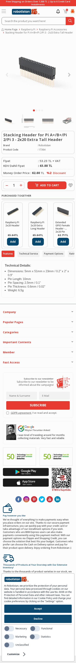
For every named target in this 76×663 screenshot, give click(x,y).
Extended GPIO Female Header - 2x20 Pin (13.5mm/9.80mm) (63, 227)
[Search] (70, 21)
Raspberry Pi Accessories (53, 29)
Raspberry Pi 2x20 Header (12, 224)
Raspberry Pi (28, 29)
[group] (38, 72)
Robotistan (45, 145)
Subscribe (38, 405)
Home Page (11, 29)
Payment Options (53, 253)
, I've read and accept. (34, 413)
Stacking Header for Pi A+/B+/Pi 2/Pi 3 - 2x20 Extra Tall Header (39, 32)
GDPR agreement (21, 413)
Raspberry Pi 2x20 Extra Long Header (38, 225)
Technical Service (28, 253)
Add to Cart (49, 185)
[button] (34, 110)
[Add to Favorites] (69, 185)
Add (13, 241)
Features (8, 253)
